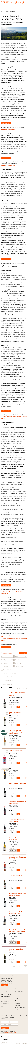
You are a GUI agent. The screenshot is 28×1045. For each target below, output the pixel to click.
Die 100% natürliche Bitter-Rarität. (16, 751)
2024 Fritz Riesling (13, 735)
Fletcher (11, 755)
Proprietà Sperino (13, 916)
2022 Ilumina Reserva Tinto (15, 697)
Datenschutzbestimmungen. (10, 1032)
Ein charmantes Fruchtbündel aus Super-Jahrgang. (17, 802)
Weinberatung (4, 999)
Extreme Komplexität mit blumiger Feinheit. (17, 784)
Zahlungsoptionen (5, 991)
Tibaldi (10, 717)
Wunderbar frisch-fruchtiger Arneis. (16, 713)
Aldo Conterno (12, 898)
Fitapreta (11, 699)
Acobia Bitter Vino (13, 753)
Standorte (17, 1003)
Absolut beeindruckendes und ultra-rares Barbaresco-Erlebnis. (17, 930)
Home (2, 11)
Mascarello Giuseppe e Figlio (16, 788)
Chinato (11, 769)
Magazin (7, 11)
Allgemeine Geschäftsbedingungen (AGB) (20, 1007)
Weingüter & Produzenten (21, 996)
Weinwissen (12, 11)
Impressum (18, 1043)
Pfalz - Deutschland (13, 738)
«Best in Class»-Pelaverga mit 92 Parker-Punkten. (17, 820)
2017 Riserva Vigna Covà (15, 915)
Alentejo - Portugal (13, 700)
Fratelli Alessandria (13, 770)
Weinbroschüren (5, 1003)
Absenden (4, 1028)
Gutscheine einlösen (5, 996)
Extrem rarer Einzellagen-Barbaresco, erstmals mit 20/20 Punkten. (17, 949)
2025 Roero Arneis (13, 715)
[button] (26, 7)
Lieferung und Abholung (6, 994)
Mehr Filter (23, 653)
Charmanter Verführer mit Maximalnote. (15, 876)
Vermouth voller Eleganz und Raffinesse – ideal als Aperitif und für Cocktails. (17, 857)
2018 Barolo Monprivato (15, 879)
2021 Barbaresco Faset (14, 953)
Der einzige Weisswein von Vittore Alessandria (16, 838)
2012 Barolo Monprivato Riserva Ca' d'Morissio (17, 787)
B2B (2, 1006)
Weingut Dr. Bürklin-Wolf (15, 737)
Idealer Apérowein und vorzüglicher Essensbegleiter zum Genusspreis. (16, 732)
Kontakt (4, 985)
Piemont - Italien (13, 718)
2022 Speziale (12, 823)
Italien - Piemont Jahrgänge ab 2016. (9, 13)
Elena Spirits (12, 862)
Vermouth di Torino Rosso (15, 861)
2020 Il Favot (12, 897)
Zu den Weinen (5, 123)
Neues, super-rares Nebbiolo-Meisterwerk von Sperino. (16, 912)
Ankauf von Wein (5, 1001)
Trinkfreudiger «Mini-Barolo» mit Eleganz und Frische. (17, 894)
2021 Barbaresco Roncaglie (15, 933)
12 (16, 966)
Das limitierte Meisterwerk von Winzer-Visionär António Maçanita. (17, 694)
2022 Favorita (12, 841)
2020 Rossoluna (13, 805)
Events (16, 998)
